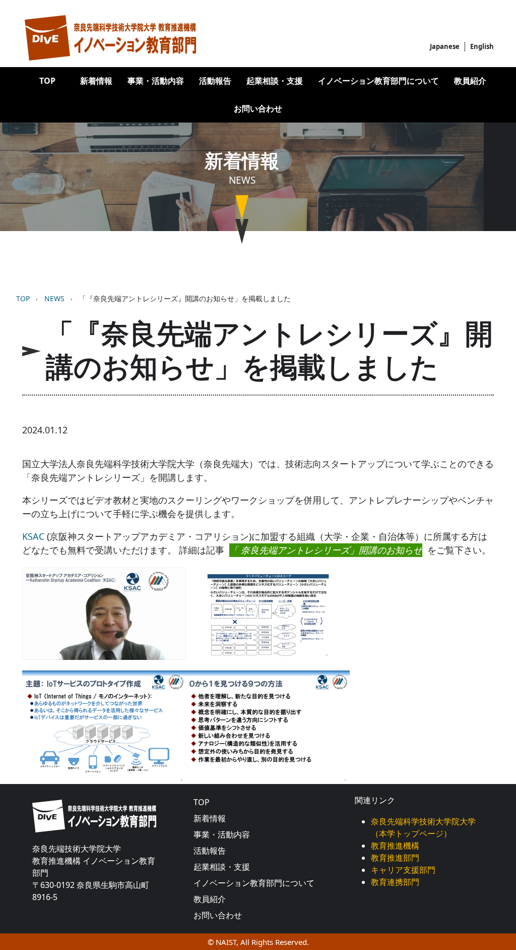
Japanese (445, 46)
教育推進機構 (395, 845)
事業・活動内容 (155, 80)
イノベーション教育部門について (378, 80)
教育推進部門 (395, 857)
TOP (47, 80)
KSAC (33, 536)
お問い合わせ (258, 108)
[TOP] (110, 38)
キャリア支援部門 (403, 869)
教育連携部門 (395, 881)
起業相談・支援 (274, 80)
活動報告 (215, 80)
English (482, 46)
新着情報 (96, 80)
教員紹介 (470, 80)
